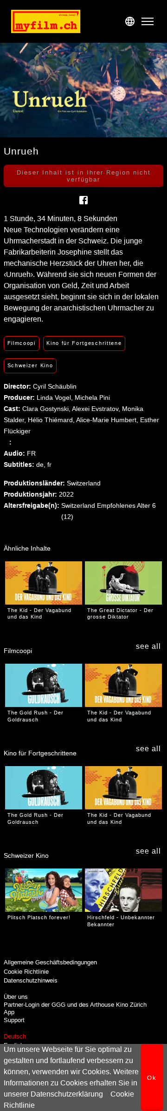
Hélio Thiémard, (52, 420)
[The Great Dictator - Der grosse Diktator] (123, 583)
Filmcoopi (21, 343)
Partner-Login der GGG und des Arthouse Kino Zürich (75, 1004)
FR (31, 453)
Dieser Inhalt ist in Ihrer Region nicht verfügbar (84, 176)
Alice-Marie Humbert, (108, 420)
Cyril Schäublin (55, 386)
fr (49, 464)
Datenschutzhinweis (31, 980)
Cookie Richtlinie (26, 971)
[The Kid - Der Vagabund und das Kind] (43, 583)
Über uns (16, 996)
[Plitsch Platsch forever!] (43, 890)
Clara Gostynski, (47, 408)
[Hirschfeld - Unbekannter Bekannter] (123, 890)
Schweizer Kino (30, 365)
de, (41, 464)
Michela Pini (92, 397)
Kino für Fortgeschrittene (84, 343)
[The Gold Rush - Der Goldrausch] (43, 685)
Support (14, 1020)
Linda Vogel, (56, 397)
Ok (152, 1077)
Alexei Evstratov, (97, 408)
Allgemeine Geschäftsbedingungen (50, 962)
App (9, 1012)
